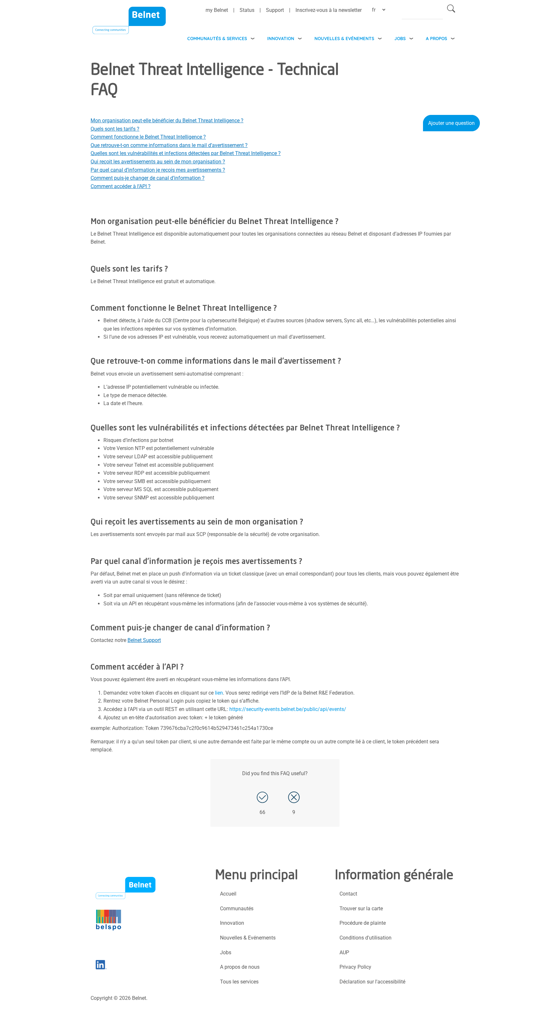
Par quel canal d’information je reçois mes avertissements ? (158, 170)
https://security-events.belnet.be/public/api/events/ (287, 709)
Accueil (228, 894)
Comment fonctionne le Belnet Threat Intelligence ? (148, 137)
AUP (344, 952)
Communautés (236, 908)
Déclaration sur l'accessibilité (372, 982)
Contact (348, 894)
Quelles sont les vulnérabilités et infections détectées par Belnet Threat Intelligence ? (186, 153)
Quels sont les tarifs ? (115, 129)
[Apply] (451, 9)
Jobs (400, 38)
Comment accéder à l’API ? (121, 186)
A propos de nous (240, 967)
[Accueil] (129, 24)
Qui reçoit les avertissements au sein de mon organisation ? (158, 162)
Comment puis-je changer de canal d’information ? (148, 178)
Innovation (280, 38)
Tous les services (239, 982)
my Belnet (217, 10)
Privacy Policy (355, 967)
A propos (436, 38)
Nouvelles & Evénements (344, 38)
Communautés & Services (217, 38)
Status (247, 10)
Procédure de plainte (362, 923)
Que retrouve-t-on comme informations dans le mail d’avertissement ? (169, 145)
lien (219, 693)
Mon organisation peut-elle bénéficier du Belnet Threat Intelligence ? (167, 120)
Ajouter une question (451, 123)
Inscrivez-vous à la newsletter (328, 10)
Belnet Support (144, 640)
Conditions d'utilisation (365, 938)
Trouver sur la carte (361, 908)
